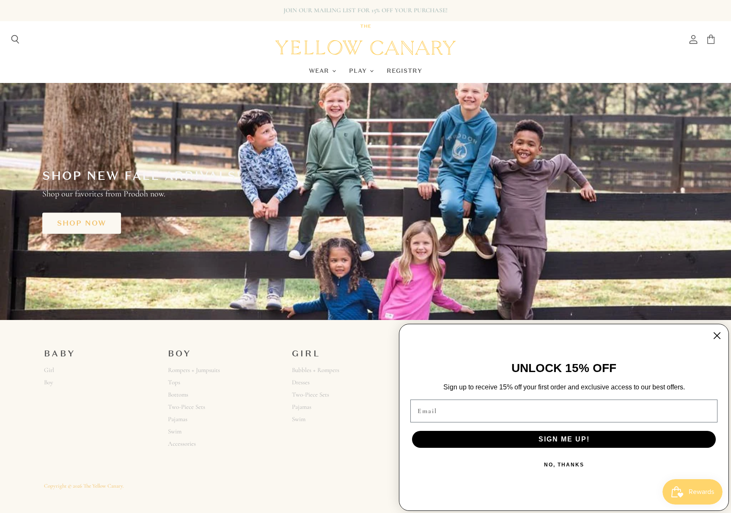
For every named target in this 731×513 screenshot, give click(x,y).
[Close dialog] (717, 335)
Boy (48, 382)
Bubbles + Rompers (315, 370)
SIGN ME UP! (564, 439)
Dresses (301, 382)
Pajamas (177, 419)
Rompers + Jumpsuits (194, 370)
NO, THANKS (564, 465)
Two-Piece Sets (186, 407)
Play (359, 70)
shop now (81, 223)
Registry (404, 70)
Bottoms (178, 394)
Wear (320, 70)
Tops (174, 382)
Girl (49, 370)
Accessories (182, 443)
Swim (174, 431)
